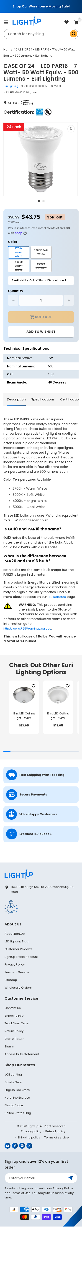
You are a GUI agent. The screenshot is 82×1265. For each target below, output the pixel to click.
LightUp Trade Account (21, 957)
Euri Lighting (10, 86)
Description (16, 399)
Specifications (43, 399)
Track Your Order (17, 1023)
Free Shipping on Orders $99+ (42, 6)
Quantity (15, 291)
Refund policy (55, 1131)
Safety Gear (13, 1082)
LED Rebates (57, 597)
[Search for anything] (73, 33)
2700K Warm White (22, 253)
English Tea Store (17, 1090)
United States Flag (18, 1113)
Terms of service (56, 1137)
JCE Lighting (13, 1074)
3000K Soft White (43, 253)
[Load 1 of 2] (39, 201)
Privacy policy (31, 1131)
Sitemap (11, 980)
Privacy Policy (15, 964)
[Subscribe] (71, 1178)
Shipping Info (14, 1015)
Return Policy (14, 1031)
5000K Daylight (44, 267)
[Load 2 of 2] (43, 201)
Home (8, 49)
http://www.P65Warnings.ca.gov (27, 628)
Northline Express (17, 1097)
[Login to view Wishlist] (66, 22)
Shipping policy (29, 1137)
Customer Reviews (18, 949)
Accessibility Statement (22, 1054)
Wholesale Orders (18, 987)
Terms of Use (21, 1193)
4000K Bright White (22, 266)
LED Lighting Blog (16, 941)
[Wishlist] (33, 686)
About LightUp (15, 934)
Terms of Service (17, 972)
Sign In (9, 1046)
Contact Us (13, 1008)
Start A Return (14, 1039)
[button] (6, 22)
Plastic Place (14, 1105)
